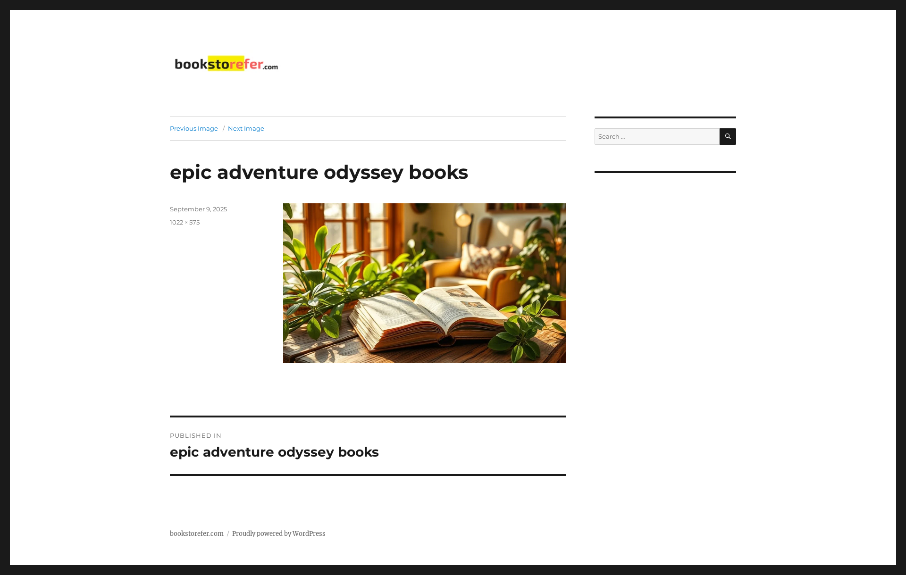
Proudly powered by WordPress (279, 534)
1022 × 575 (185, 222)
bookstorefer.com (197, 534)
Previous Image (194, 128)
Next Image (246, 128)
